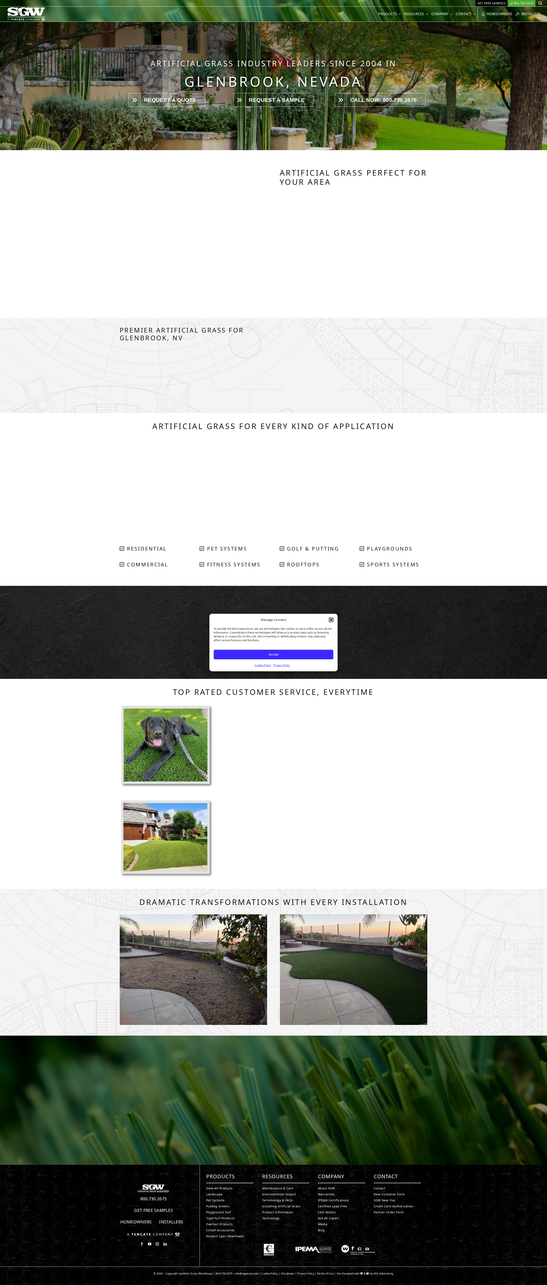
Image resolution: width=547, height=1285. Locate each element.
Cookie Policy (263, 665)
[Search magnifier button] (540, 3)
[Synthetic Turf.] (153, 1185)
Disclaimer (287, 1273)
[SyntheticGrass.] (26, 8)
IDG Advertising (383, 1273)
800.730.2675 (153, 1199)
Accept (273, 654)
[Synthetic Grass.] (153, 1234)
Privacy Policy (281, 665)
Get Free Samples (153, 1210)
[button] (331, 620)
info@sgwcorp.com (247, 1273)
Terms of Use (325, 1273)
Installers (171, 1222)
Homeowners (136, 1222)
